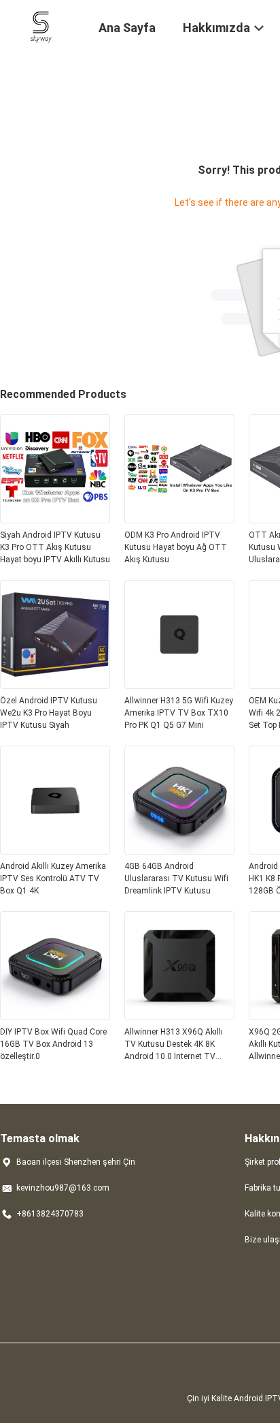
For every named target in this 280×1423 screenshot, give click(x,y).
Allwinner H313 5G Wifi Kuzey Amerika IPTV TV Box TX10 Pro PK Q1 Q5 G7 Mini (178, 713)
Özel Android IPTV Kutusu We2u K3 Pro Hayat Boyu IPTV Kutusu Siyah (48, 713)
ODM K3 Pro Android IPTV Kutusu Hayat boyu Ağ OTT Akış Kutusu (175, 547)
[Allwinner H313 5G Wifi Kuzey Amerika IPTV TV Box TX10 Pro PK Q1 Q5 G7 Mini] (179, 684)
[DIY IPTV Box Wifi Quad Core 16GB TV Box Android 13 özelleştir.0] (55, 1016)
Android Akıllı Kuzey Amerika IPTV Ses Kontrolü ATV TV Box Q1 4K (53, 878)
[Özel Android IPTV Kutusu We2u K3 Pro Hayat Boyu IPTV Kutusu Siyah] (55, 684)
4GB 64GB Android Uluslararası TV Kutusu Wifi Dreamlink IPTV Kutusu (176, 878)
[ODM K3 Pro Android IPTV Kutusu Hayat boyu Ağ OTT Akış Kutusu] (179, 519)
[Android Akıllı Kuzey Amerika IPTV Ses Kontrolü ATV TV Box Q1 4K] (55, 850)
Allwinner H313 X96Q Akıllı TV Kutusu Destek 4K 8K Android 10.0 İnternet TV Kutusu (173, 1044)
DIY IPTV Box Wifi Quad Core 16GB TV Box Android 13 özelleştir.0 (53, 1044)
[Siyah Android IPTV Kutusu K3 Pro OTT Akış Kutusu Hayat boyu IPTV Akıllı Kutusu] (55, 519)
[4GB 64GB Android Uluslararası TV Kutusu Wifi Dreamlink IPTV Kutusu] (179, 850)
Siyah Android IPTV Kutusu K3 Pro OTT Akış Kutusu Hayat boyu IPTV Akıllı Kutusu (55, 547)
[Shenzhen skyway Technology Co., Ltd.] (41, 25)
